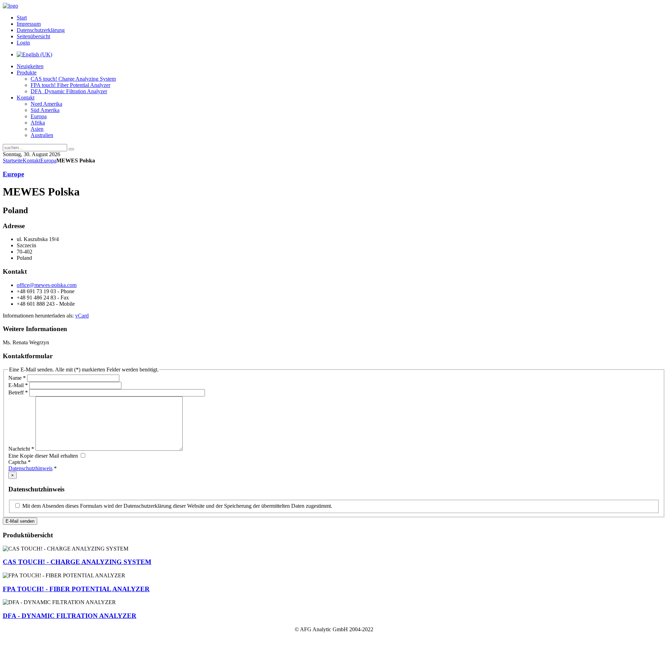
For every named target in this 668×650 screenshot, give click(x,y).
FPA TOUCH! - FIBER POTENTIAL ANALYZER (76, 589)
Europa (48, 160)
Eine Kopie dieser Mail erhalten (43, 456)
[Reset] (71, 149)
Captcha (19, 462)
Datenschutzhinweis (30, 468)
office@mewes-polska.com (47, 285)
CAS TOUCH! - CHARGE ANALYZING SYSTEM (77, 561)
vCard (82, 316)
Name (17, 378)
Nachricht (21, 449)
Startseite (13, 160)
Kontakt (31, 160)
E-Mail (18, 385)
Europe (13, 174)
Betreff (18, 392)
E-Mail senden (20, 521)
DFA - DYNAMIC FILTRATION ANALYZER (69, 615)
